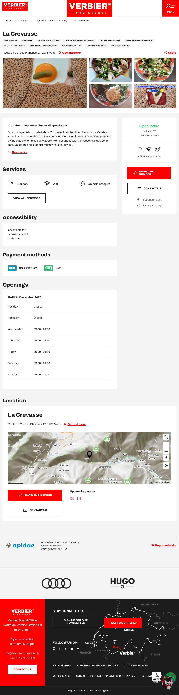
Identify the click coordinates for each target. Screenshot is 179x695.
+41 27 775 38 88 (22, 658)
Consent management (100, 690)
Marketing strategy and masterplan (105, 676)
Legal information (77, 690)
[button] (45, 83)
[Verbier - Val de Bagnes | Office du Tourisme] (89, 8)
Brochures (62, 665)
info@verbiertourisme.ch (22, 653)
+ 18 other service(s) (149, 156)
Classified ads (136, 665)
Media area (61, 676)
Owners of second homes (98, 665)
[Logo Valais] (156, 677)
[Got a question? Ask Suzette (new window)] (167, 682)
